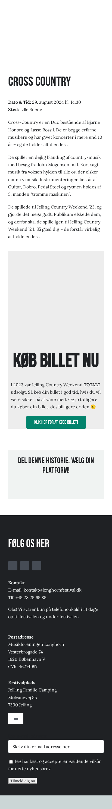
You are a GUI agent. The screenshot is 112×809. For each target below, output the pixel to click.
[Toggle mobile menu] (101, 9)
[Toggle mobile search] (92, 9)
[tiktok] (24, 565)
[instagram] (36, 565)
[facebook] (12, 565)
